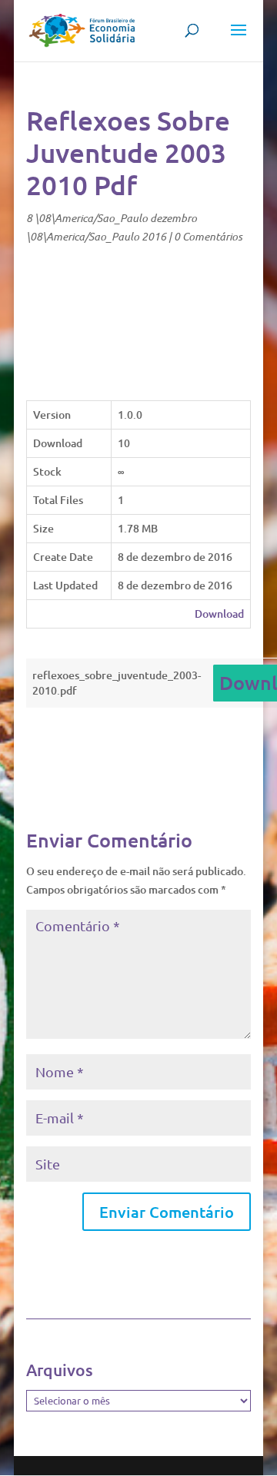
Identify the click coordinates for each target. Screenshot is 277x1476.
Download (219, 613)
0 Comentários (208, 236)
